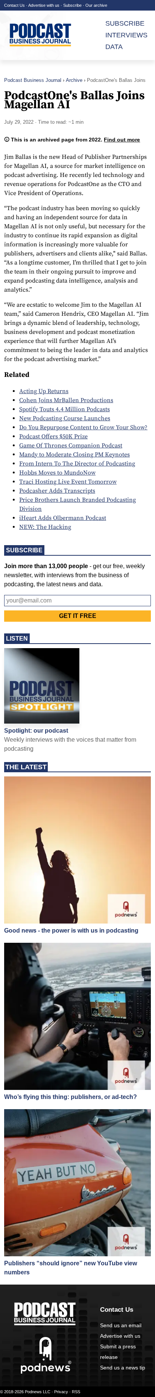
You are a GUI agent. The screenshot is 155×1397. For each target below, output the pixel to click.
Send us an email (120, 1325)
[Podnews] (46, 1372)
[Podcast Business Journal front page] (44, 35)
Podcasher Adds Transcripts (57, 491)
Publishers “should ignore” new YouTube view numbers (70, 1268)
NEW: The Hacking (45, 527)
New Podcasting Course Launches (64, 418)
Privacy (61, 1391)
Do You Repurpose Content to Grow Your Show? (83, 427)
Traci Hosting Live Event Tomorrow (68, 482)
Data (114, 47)
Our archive (96, 5)
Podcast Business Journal (32, 80)
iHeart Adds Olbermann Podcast (62, 518)
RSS (76, 1391)
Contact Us (14, 5)
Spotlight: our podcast (36, 730)
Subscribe (72, 5)
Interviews (126, 35)
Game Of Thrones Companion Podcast (70, 445)
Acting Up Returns (43, 391)
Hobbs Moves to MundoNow (57, 472)
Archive (74, 80)
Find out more (122, 140)
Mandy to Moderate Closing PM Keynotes (74, 454)
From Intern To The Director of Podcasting (77, 463)
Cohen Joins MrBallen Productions (66, 400)
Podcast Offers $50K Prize (53, 436)
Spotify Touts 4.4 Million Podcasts (64, 409)
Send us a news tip (122, 1368)
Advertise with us (43, 5)
